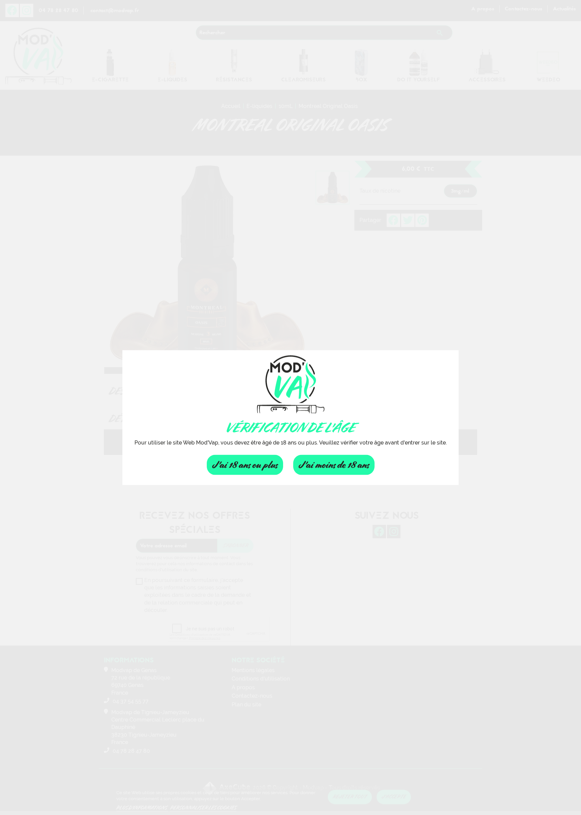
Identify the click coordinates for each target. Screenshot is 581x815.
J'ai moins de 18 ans (334, 465)
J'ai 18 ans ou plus (245, 465)
